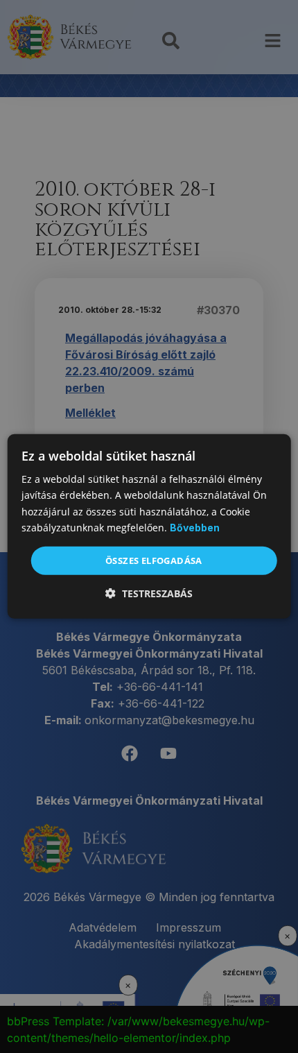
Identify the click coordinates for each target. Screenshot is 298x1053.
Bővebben (195, 527)
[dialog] (149, 526)
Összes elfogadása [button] (153, 560)
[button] (149, 593)
